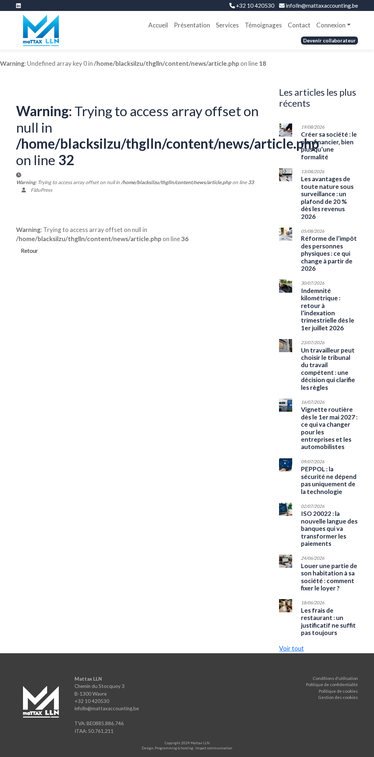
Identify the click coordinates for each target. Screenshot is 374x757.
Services (227, 25)
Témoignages (263, 25)
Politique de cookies (338, 691)
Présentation (192, 25)
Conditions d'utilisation (335, 678)
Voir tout (291, 648)
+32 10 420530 (254, 5)
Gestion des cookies (338, 697)
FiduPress (41, 190)
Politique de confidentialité (332, 684)
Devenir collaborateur (329, 40)
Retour (29, 250)
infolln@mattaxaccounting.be (321, 5)
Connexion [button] (331, 25)
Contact (299, 25)
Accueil (158, 25)
